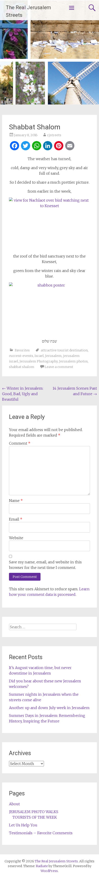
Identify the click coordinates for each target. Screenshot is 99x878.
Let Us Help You (23, 825)
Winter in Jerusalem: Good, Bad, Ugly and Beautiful (22, 394)
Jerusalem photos (73, 361)
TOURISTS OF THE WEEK (34, 817)
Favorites (22, 350)
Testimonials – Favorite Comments (41, 833)
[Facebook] (14, 146)
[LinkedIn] (47, 146)
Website (16, 538)
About (14, 804)
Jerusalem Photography (39, 361)
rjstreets (54, 135)
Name (16, 500)
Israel (39, 356)
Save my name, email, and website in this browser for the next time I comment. (45, 565)
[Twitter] (25, 146)
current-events (21, 356)
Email (15, 519)
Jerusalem (53, 356)
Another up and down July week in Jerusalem (49, 707)
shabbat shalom (21, 367)
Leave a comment (59, 367)
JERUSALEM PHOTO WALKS (33, 811)
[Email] (69, 146)
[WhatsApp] (36, 146)
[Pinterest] (58, 146)
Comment (19, 443)
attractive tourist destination (64, 350)
